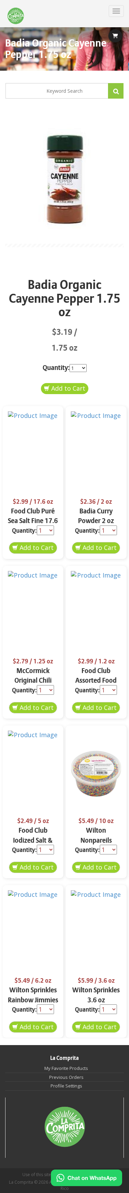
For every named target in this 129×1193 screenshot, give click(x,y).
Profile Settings (66, 1086)
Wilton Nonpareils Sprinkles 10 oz (96, 840)
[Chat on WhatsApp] (86, 1178)
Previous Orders (66, 1077)
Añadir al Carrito (64, 388)
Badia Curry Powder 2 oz (96, 516)
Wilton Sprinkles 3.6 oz (96, 995)
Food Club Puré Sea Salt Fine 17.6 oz (33, 521)
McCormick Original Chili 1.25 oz (33, 680)
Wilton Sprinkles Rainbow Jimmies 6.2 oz (33, 999)
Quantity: (56, 367)
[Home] (15, 16)
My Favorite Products (66, 1068)
